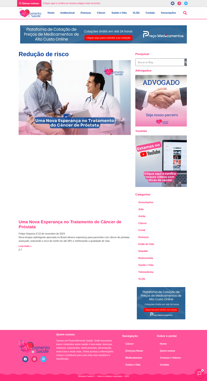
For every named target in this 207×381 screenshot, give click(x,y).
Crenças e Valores (170, 357)
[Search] (186, 62)
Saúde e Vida (119, 13)
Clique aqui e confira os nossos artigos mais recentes (71, 3)
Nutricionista (145, 258)
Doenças (86, 13)
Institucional (67, 13)
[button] (185, 13)
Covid (141, 230)
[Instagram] (179, 3)
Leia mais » (25, 246)
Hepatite (143, 251)
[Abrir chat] (199, 373)
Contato (150, 13)
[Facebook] (172, 3)
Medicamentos (133, 357)
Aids (141, 209)
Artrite (141, 216)
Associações (168, 13)
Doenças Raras (134, 350)
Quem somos (167, 350)
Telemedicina (146, 272)
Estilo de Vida (146, 244)
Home (51, 13)
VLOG (136, 13)
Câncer (101, 13)
